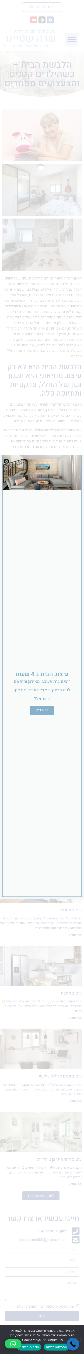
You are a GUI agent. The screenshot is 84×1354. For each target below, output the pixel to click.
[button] (13, 1343)
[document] (42, 677)
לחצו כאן (42, 710)
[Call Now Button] (72, 1344)
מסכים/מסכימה (56, 1347)
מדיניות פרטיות (29, 1347)
